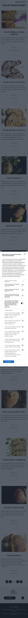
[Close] (25, 254)
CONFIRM (8, 361)
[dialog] (14, 309)
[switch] (22, 284)
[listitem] (14, 281)
